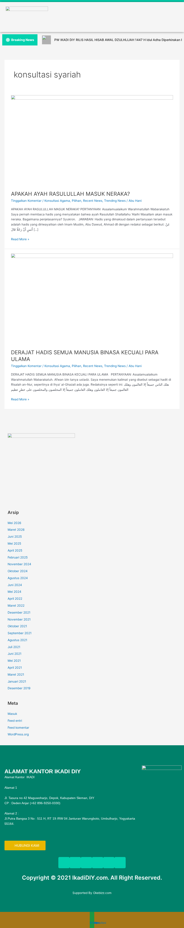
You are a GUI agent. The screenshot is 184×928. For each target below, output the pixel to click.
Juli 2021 (14, 647)
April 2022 (15, 598)
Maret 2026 (16, 529)
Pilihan (76, 200)
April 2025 (15, 550)
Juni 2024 (15, 585)
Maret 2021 (16, 674)
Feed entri (15, 720)
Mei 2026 (14, 523)
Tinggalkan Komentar (26, 200)
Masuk (12, 713)
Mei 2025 (14, 543)
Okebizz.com (102, 893)
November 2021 (19, 619)
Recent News (92, 200)
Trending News (115, 200)
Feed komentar (18, 727)
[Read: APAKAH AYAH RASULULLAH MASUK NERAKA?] (92, 140)
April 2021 (15, 667)
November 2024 (19, 564)
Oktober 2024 (18, 571)
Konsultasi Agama (57, 200)
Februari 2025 (18, 557)
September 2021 (19, 633)
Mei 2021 (14, 660)
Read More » (20, 239)
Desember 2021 (19, 612)
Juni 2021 (14, 653)
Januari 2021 (17, 681)
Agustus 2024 (18, 578)
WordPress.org (18, 734)
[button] (92, 23)
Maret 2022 (16, 605)
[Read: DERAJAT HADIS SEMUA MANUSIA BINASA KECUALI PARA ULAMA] (92, 299)
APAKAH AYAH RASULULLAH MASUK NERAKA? (70, 194)
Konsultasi (99, 922)
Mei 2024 (14, 591)
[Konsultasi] (95, 917)
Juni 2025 (15, 536)
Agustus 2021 (17, 640)
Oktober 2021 (17, 626)
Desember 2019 (19, 688)
